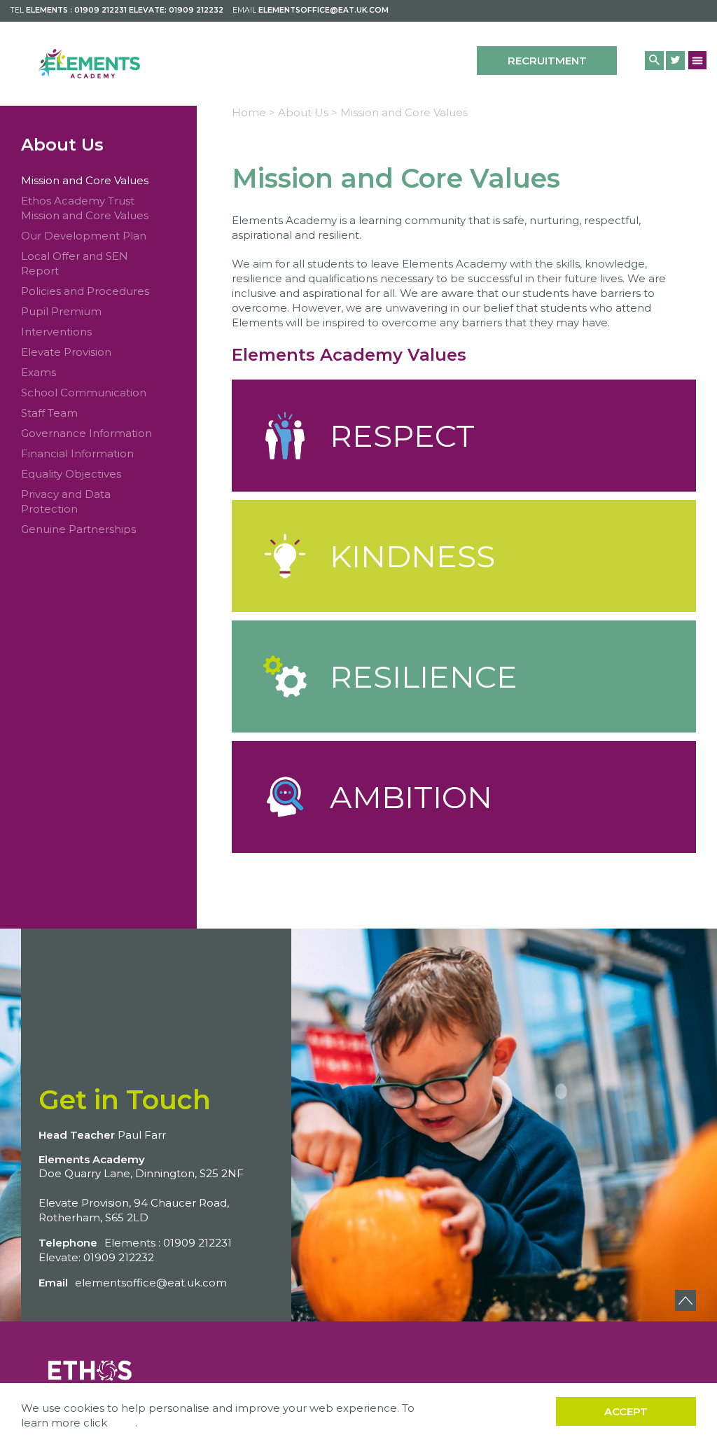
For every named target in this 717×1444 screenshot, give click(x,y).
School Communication (83, 392)
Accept (626, 1411)
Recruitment (547, 60)
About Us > (307, 112)
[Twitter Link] (675, 60)
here (122, 1422)
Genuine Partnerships (78, 529)
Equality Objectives (71, 473)
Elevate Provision (66, 352)
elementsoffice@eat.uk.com (323, 10)
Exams (38, 372)
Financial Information (77, 453)
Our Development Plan (83, 235)
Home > (253, 112)
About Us (62, 144)
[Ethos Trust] (91, 1368)
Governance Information (86, 433)
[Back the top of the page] (685, 1300)
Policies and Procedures (85, 291)
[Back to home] (89, 63)
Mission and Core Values (84, 180)
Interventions (56, 331)
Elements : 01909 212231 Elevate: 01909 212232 (124, 10)
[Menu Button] (697, 60)
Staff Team (49, 412)
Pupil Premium (61, 311)
